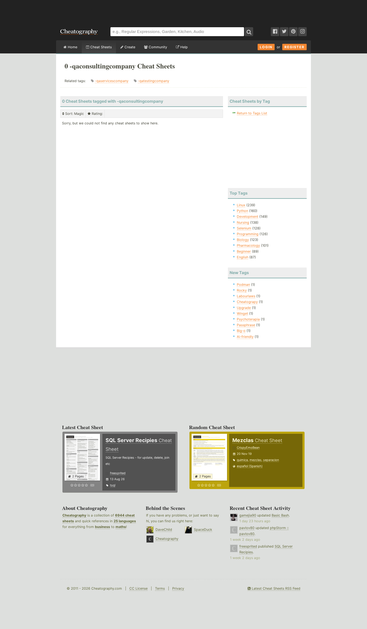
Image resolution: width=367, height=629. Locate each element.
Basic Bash (280, 515)
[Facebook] (275, 31)
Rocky (242, 290)
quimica (242, 460)
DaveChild (163, 529)
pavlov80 (246, 528)
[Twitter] (284, 31)
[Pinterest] (293, 31)
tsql (112, 485)
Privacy (178, 588)
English (242, 257)
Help (183, 47)
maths (121, 527)
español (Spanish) (250, 466)
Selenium (244, 228)
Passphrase (246, 325)
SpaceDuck (203, 529)
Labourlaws (246, 296)
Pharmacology (248, 245)
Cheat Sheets (100, 47)
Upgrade (244, 308)
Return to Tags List (252, 113)
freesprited (118, 473)
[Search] (249, 31)
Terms (160, 588)
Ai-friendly (245, 336)
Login (266, 47)
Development (247, 216)
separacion (271, 460)
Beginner (244, 251)
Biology (243, 240)
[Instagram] (302, 31)
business (102, 527)
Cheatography (74, 515)
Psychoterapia (248, 319)
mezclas (255, 460)
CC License (138, 588)
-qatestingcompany (153, 81)
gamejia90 (247, 515)
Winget (242, 313)
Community (157, 47)
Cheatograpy (247, 302)
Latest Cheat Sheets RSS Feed (275, 588)
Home (72, 47)
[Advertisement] (183, 11)
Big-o (241, 331)
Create (129, 47)
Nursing (243, 222)
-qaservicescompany (111, 81)
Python (242, 211)
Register (294, 47)
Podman (243, 284)
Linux (241, 205)
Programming (247, 234)
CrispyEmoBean (248, 447)
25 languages (125, 521)
